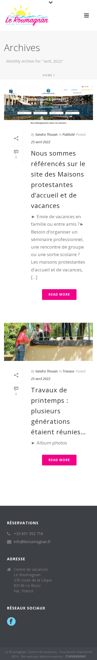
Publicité (69, 134)
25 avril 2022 (40, 142)
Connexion (75, 656)
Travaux (68, 371)
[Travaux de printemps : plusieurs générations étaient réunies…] (48, 342)
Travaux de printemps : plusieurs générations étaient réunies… (58, 410)
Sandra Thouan (46, 134)
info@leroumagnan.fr (32, 541)
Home (47, 75)
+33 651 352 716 (28, 533)
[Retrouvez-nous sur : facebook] (11, 621)
